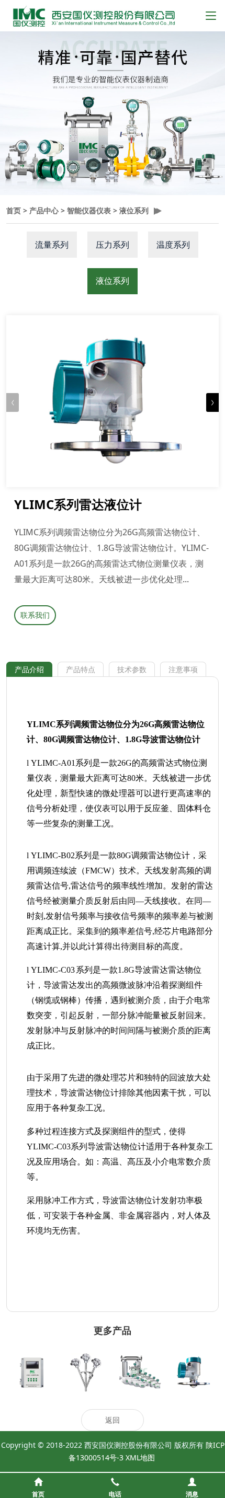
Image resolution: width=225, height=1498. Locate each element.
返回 (112, 1420)
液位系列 (134, 210)
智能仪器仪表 (89, 210)
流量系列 (52, 244)
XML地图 (140, 1457)
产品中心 (44, 210)
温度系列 (173, 244)
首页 (13, 210)
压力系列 (112, 244)
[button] (212, 402)
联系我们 (35, 615)
